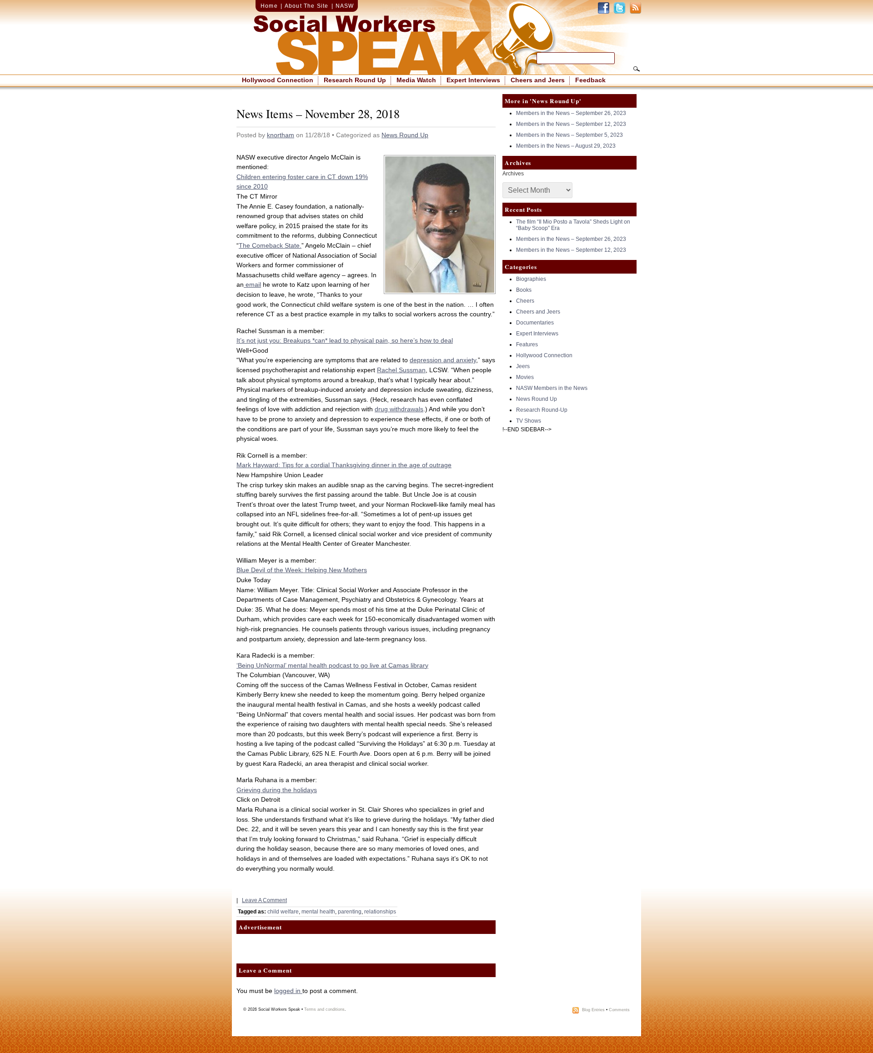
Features (527, 344)
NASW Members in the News (551, 388)
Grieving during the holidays (276, 789)
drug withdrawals (399, 409)
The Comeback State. (270, 245)
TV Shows (528, 421)
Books (524, 290)
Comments (619, 1010)
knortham (280, 135)
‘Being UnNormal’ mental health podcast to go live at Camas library (332, 665)
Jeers (523, 366)
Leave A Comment (264, 900)
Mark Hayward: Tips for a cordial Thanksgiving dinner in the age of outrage (344, 465)
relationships (380, 911)
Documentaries (535, 322)
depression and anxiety (443, 360)
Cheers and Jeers (538, 80)
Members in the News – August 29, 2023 (566, 146)
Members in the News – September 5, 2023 (569, 135)
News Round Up (404, 135)
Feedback (590, 80)
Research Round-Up (541, 410)
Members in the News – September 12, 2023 (571, 124)
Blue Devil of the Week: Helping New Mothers (301, 570)
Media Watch (416, 80)
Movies (525, 377)
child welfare (283, 911)
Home (269, 6)
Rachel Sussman (401, 370)
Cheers (525, 301)
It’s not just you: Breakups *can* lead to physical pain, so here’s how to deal (344, 340)
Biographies (531, 279)
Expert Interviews (473, 80)
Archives (513, 173)
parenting (349, 911)
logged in (288, 990)
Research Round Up (355, 80)
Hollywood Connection (277, 80)
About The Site (307, 6)
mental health (318, 911)
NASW (345, 6)
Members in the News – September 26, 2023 (571, 113)
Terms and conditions (324, 1009)
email (252, 284)
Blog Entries (593, 1010)
